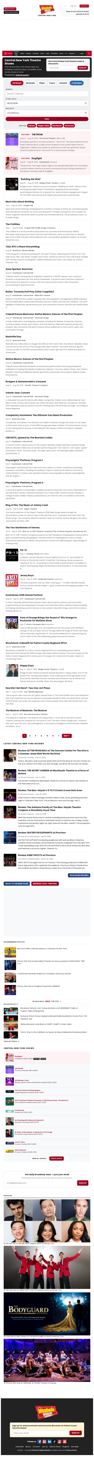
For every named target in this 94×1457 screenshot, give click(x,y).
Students (54, 53)
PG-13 (23, 550)
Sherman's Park (19, 340)
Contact (36, 1446)
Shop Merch (11, 9)
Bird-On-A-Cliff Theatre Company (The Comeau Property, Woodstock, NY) (55, 531)
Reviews (78, 83)
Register (72, 53)
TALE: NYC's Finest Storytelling (23, 246)
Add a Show (56, 1158)
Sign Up (83, 68)
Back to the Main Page (17, 883)
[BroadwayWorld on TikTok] (55, 1441)
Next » (67, 736)
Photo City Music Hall (35, 624)
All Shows (17, 83)
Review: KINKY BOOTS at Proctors (37, 855)
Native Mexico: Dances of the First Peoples (29, 359)
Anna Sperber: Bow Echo (19, 269)
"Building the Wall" (30, 179)
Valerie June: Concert (18, 392)
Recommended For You (14, 942)
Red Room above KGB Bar (24, 250)
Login (82, 53)
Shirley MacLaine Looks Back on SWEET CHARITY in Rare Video (46, 1024)
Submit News (55, 1446)
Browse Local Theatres (45, 883)
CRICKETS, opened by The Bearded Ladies (29, 437)
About (28, 1446)
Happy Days (27, 665)
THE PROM (37, 134)
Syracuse (69, 125)
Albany (31, 125)
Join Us (45, 1446)
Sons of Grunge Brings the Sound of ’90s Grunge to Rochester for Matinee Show (48, 619)
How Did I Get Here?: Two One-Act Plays (28, 688)
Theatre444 (44, 162)
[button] (89, 53)
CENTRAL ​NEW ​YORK (47, 15)
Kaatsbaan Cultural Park (23, 273)
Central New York (16, 53)
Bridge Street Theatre (49, 183)
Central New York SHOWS (19, 1048)
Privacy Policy (71, 1450)
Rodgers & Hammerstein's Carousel (26, 381)
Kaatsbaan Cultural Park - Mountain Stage (31, 318)
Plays (42, 83)
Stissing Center (32, 554)
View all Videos (10, 1041)
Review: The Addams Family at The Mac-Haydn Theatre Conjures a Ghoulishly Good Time (49, 809)
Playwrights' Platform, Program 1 (24, 460)
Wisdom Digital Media (41, 1450)
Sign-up (73, 6)
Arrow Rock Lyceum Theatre (36, 714)
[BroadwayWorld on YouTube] (65, 1441)
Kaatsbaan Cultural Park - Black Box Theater (31, 295)
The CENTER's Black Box (33, 692)
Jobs (47, 53)
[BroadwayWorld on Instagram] (44, 1441)
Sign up (83, 1183)
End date (10, 108)
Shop (61, 53)
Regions (65, 1446)
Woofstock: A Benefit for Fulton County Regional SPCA (36, 643)
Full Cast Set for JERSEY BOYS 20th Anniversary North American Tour (33, 1290)
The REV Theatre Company (36, 385)
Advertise (19, 1446)
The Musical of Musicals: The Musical (26, 710)
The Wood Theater (47, 138)
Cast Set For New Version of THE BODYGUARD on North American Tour (34, 1336)
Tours (52, 83)
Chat (42, 53)
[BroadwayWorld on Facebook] (39, 1441)
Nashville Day (13, 336)
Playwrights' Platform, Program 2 (24, 482)
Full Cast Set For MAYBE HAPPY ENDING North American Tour (29, 1243)
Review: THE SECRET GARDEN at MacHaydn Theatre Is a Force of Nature (53, 772)
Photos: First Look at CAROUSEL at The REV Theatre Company (30, 1383)
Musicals (30, 83)
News (22, 53)
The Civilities (13, 224)
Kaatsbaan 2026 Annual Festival (24, 595)
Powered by (10, 75)
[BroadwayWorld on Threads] (60, 1441)
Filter (47, 119)
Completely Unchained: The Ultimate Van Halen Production (39, 415)
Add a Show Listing (11, 12)
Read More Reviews (79, 875)
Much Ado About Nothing (20, 201)
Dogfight (37, 158)
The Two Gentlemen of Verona (23, 527)
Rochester (57, 125)
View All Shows (39, 1158)
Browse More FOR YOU (46, 1001)
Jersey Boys (27, 575)
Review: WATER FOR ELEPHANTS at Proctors (42, 832)
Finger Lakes (43, 125)
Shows (28, 53)
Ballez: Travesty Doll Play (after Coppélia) (30, 291)
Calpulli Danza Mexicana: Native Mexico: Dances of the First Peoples (44, 314)
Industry (36, 53)
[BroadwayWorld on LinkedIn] (49, 1441)
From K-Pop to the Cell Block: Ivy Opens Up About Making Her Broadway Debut (54, 1032)
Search (9, 89)
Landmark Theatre (46, 579)
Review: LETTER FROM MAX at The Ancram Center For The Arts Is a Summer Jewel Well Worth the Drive (53, 752)
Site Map (75, 1446)
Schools (63, 83)
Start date (11, 99)
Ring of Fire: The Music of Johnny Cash (27, 505)
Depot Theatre (30, 509)
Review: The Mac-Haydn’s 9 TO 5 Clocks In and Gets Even (50, 790)
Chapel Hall (28, 205)
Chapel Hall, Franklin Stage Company (39, 228)
